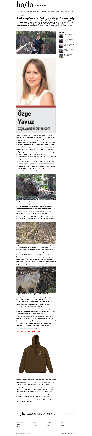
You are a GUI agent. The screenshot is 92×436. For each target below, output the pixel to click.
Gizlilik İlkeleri (64, 433)
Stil (35, 11)
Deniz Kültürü (70, 11)
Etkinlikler (23, 11)
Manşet (18, 11)
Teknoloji (57, 11)
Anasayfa (17, 15)
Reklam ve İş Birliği (73, 433)
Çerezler (68, 433)
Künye (18, 424)
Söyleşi (52, 11)
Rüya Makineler (63, 11)
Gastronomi (43, 11)
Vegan (49, 11)
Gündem (22, 15)
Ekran (28, 11)
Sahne (31, 11)
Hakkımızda (19, 422)
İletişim (18, 426)
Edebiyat (38, 11)
